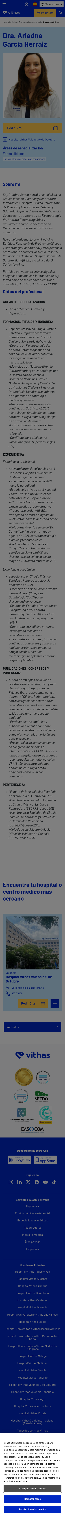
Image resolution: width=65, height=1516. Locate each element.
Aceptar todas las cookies (32, 1509)
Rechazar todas (32, 1499)
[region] (32, 1474)
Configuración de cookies (32, 1489)
